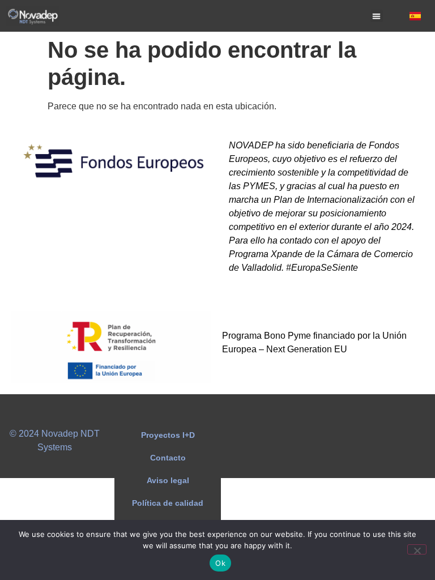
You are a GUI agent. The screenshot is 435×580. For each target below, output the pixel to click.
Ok (220, 563)
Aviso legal (168, 480)
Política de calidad (167, 503)
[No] (417, 549)
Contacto (168, 457)
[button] (376, 16)
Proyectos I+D (168, 435)
